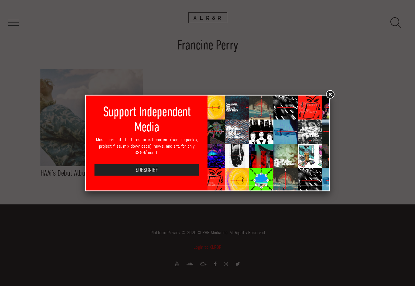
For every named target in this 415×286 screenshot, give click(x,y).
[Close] (329, 94)
